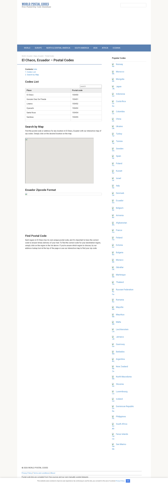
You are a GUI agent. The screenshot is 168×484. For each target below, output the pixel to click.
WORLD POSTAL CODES (35, 4)
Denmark (120, 193)
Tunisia (119, 141)
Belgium (119, 208)
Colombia (120, 111)
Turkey (119, 134)
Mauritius (120, 314)
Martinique (121, 275)
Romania (120, 300)
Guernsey (120, 344)
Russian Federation (124, 289)
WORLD (27, 48)
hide (35, 69)
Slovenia (120, 384)
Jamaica (120, 337)
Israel (118, 178)
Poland (119, 163)
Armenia (120, 215)
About (53, 473)
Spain (118, 156)
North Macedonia (124, 376)
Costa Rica (121, 101)
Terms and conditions (41, 473)
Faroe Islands (122, 434)
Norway (119, 64)
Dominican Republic (125, 406)
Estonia (119, 245)
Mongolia (120, 79)
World (24, 56)
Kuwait (119, 171)
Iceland (119, 399)
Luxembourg (121, 391)
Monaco (119, 260)
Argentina (120, 359)
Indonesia (120, 94)
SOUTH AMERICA (82, 48)
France (119, 230)
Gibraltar (120, 267)
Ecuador (29, 56)
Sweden (119, 148)
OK (128, 481)
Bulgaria (119, 252)
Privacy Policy (27, 473)
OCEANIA (116, 48)
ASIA (95, 48)
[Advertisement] (84, 27)
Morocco (120, 71)
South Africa (121, 424)
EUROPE (38, 48)
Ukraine (119, 126)
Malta (118, 322)
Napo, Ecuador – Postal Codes (44, 56)
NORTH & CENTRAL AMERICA (58, 48)
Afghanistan (121, 223)
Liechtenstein (122, 329)
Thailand (120, 282)
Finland (119, 237)
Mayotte (119, 307)
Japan (118, 86)
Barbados (120, 351)
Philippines (121, 416)
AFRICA (105, 48)
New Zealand (122, 366)
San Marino (121, 444)
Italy (118, 185)
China (118, 119)
